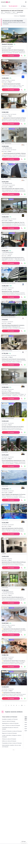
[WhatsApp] (25, 55)
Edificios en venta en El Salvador (9, 741)
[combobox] (20, 16)
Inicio (2, 12)
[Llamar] (21, 55)
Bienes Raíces (8, 12)
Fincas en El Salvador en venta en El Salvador (12, 731)
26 (21, 705)
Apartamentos (20, 12)
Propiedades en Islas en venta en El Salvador (12, 743)
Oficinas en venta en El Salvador (9, 739)
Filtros (24, 6)
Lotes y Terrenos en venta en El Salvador (11, 725)
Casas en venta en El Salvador (8, 721)
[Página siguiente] (24, 705)
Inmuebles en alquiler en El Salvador (10, 719)
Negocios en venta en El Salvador (9, 733)
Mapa (24, 841)
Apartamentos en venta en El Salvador (10, 723)
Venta (14, 12)
